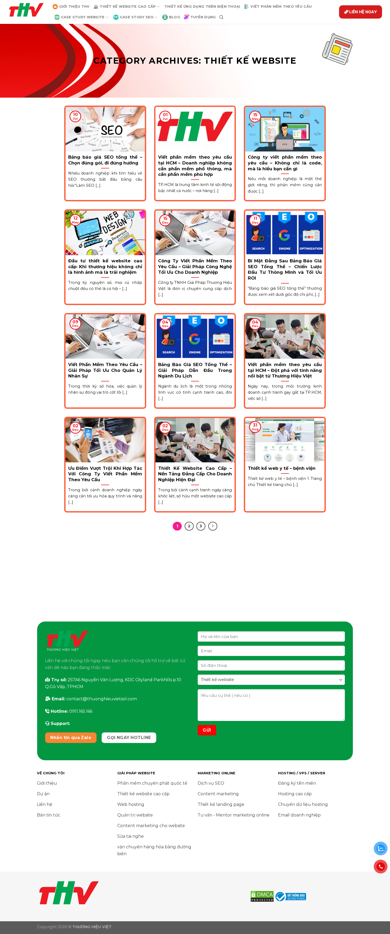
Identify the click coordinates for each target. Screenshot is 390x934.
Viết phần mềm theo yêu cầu (281, 6)
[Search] (221, 17)
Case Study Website (83, 17)
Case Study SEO (137, 17)
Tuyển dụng (203, 17)
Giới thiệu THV (74, 6)
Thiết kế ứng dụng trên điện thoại (202, 6)
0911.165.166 (80, 711)
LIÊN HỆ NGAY (363, 11)
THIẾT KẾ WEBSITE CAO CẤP (128, 6)
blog (174, 17)
